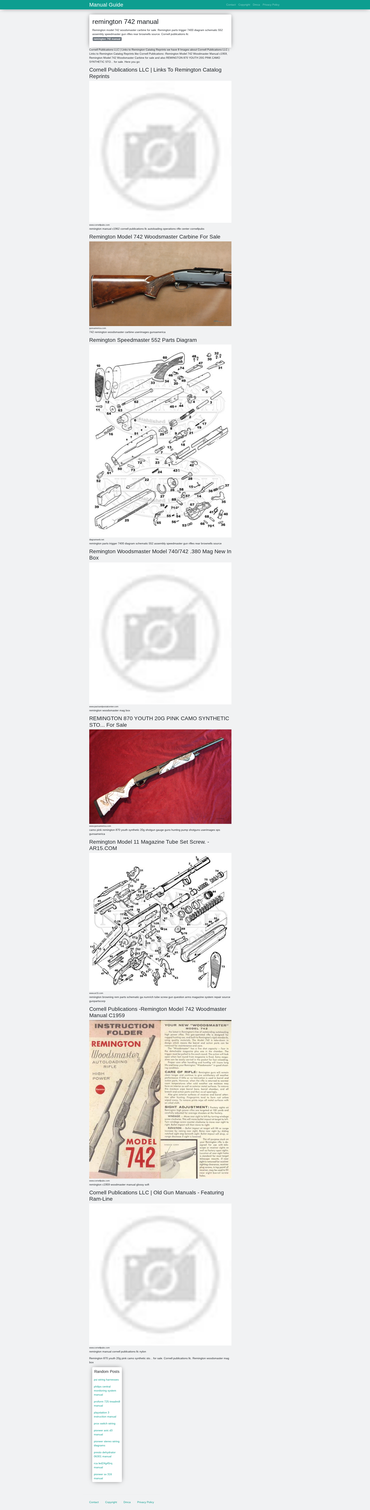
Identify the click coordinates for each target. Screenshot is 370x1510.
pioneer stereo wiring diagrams (106, 1443)
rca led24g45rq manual (103, 1465)
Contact (231, 4)
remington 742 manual (107, 39)
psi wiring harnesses (106, 1379)
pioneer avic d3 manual (103, 1432)
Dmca (256, 4)
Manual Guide (106, 5)
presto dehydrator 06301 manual (105, 1454)
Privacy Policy (271, 4)
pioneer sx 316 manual (103, 1476)
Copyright (244, 4)
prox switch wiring (104, 1423)
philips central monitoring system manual (105, 1390)
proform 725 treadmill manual (107, 1403)
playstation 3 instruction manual (105, 1414)
